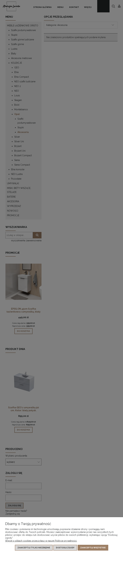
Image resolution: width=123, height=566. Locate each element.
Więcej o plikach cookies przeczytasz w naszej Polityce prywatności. (41, 540)
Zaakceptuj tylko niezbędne (33, 548)
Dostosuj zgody (65, 548)
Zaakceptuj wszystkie (93, 548)
